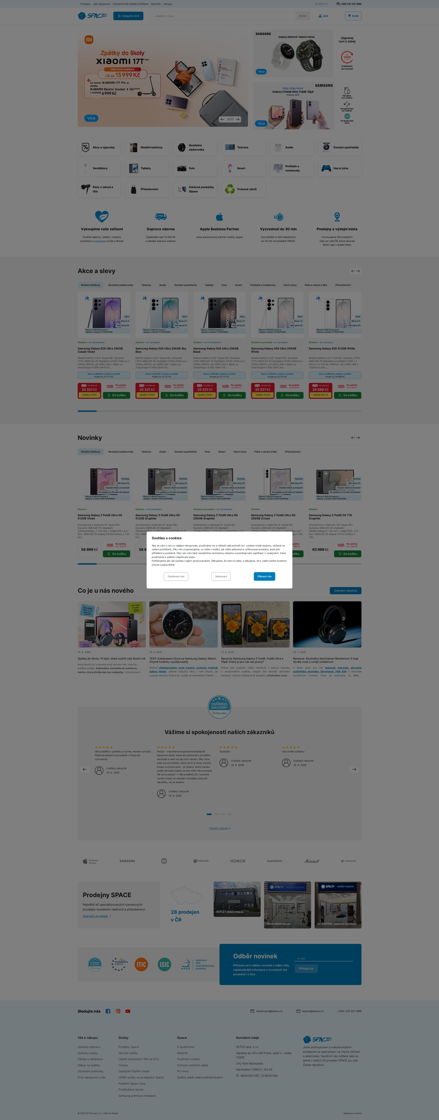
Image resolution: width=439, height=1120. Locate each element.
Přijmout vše (264, 576)
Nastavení (221, 576)
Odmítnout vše (176, 576)
